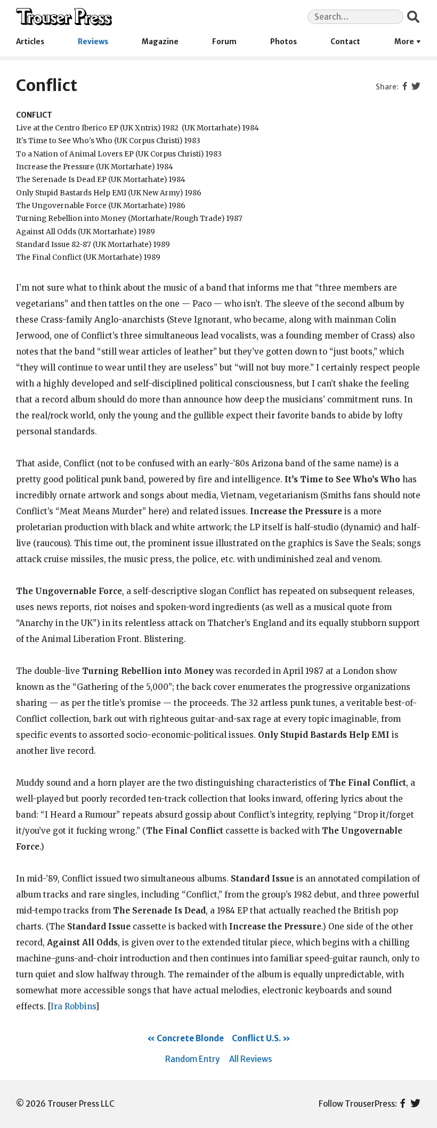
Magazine (160, 41)
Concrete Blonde (190, 1038)
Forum (224, 41)
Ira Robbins (73, 1006)
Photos (283, 41)
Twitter (415, 1104)
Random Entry (192, 1059)
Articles (30, 41)
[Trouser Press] (64, 17)
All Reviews (250, 1059)
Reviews (93, 41)
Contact (345, 41)
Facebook (402, 1104)
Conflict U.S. (256, 1038)
